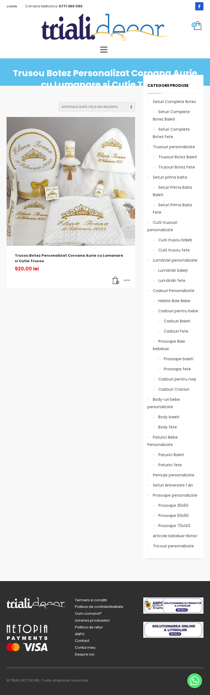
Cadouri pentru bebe (178, 311)
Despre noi (84, 654)
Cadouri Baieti (177, 321)
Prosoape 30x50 (173, 505)
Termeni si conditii (91, 600)
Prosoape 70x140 (174, 525)
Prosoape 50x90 (173, 515)
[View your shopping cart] (197, 26)
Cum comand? (88, 613)
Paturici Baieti (171, 454)
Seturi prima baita (170, 177)
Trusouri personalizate (174, 147)
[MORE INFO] (126, 281)
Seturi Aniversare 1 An (173, 485)
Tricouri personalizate (173, 546)
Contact (82, 640)
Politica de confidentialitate (99, 606)
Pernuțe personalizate (173, 475)
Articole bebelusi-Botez (175, 536)
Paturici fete (170, 465)
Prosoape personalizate (175, 495)
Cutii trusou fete (174, 250)
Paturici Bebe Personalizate (162, 440)
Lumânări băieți (173, 270)
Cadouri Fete (176, 331)
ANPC (80, 634)
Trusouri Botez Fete (176, 167)
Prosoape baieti (178, 359)
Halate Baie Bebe (174, 301)
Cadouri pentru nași (177, 379)
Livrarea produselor (92, 620)
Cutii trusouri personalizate (162, 226)
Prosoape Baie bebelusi (169, 345)
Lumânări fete (171, 280)
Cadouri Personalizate (173, 290)
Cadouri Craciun (173, 389)
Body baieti (168, 417)
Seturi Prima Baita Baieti (172, 191)
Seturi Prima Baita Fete (172, 208)
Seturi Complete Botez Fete (171, 133)
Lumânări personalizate (175, 260)
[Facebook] (199, 6)
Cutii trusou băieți (175, 240)
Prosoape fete (177, 369)
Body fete (167, 427)
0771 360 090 (71, 6)
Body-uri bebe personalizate (163, 403)
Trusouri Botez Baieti (177, 157)
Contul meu (85, 647)
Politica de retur (89, 627)
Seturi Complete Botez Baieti (171, 115)
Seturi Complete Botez (174, 101)
